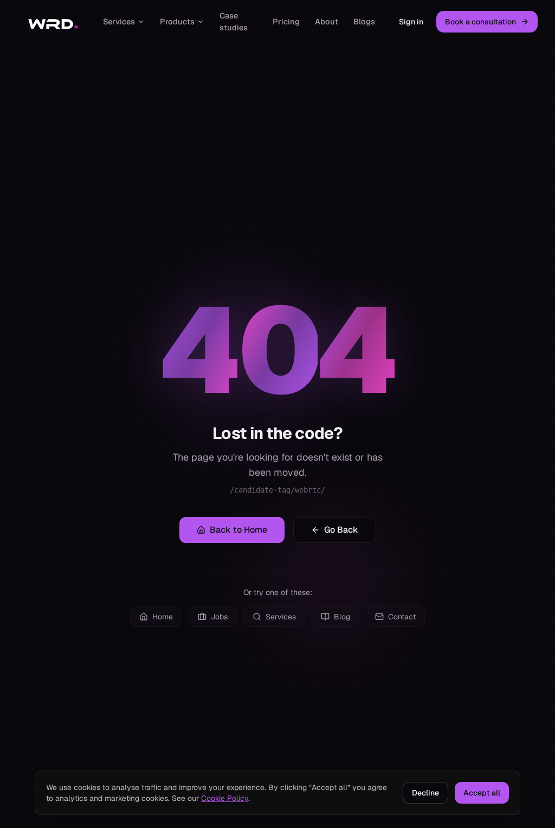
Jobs (219, 617)
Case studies (234, 21)
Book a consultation (480, 22)
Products (177, 21)
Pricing (286, 21)
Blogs (364, 21)
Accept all (481, 793)
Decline (425, 793)
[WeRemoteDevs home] (52, 22)
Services (119, 21)
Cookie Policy (224, 798)
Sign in (411, 22)
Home (162, 617)
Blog (342, 617)
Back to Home (238, 529)
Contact (402, 617)
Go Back (341, 529)
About (326, 21)
